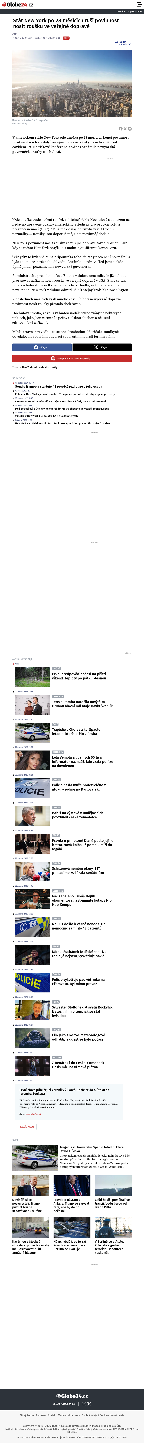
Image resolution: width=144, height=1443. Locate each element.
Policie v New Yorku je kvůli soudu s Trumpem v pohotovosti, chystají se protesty (65, 394)
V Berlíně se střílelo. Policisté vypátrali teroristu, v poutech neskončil (109, 1247)
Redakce (41, 1415)
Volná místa (117, 1415)
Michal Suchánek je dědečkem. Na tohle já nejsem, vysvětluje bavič (79, 954)
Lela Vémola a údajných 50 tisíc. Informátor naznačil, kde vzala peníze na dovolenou (82, 761)
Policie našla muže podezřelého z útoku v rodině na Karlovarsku (79, 787)
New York (27, 367)
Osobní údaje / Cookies (95, 1415)
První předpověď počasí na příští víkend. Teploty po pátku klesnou (79, 676)
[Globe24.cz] (17, 4)
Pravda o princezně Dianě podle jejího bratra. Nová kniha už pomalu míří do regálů (82, 845)
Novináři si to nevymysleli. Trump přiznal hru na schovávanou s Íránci (27, 1205)
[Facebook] (121, 129)
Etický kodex (27, 1415)
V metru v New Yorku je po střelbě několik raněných (46, 416)
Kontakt (52, 1415)
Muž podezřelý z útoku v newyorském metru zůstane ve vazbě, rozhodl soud (62, 408)
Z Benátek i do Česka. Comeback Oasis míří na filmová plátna (78, 1065)
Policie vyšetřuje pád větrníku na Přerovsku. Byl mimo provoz (78, 981)
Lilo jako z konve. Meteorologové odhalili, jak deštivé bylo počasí (78, 1037)
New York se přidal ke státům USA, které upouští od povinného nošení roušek (62, 423)
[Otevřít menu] (139, 4)
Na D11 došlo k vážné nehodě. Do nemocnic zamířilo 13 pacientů (79, 926)
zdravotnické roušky (45, 367)
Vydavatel (64, 1415)
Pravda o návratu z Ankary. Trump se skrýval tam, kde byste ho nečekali (71, 1205)
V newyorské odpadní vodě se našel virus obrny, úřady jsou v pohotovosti (60, 401)
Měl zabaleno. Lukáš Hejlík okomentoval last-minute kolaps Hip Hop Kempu (82, 900)
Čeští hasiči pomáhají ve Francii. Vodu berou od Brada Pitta (112, 1203)
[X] (125, 129)
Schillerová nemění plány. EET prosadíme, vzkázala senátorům (78, 870)
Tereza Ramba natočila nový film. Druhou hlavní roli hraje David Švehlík (82, 704)
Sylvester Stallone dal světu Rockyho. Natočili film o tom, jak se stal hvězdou (82, 1011)
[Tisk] (130, 129)
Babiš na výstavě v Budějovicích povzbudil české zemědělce (77, 815)
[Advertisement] (72, 186)
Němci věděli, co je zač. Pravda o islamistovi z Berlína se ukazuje (70, 1245)
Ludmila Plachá (33, 1114)
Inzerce (75, 1415)
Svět (15, 1140)
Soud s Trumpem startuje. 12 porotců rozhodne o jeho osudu (58, 386)
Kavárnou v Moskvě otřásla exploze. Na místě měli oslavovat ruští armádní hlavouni (30, 1247)
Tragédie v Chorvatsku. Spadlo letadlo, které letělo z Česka (76, 731)
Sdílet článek (123, 43)
